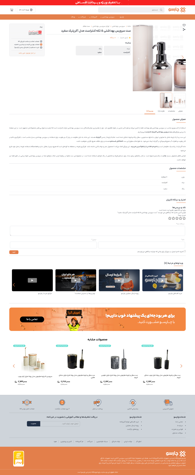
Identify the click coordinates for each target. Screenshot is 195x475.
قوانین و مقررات (177, 429)
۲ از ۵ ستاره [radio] (180, 218)
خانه (129, 26)
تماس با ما (179, 422)
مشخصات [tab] (171, 111)
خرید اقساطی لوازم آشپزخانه (129, 422)
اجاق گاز (138, 441)
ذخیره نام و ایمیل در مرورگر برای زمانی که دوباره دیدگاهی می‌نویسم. (160, 252)
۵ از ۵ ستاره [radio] (169, 218)
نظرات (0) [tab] (161, 111)
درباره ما (180, 426)
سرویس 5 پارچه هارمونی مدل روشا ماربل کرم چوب (35, 376)
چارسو (122, 17)
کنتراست (164, 183)
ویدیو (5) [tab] (149, 111)
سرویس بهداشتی (108, 17)
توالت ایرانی (128, 441)
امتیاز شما (182, 215)
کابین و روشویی (66, 441)
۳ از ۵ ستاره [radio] (177, 218)
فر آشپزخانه (79, 441)
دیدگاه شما (180, 224)
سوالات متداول (177, 433)
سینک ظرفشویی (102, 441)
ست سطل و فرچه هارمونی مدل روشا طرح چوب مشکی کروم (162, 376)
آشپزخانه (94, 17)
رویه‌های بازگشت (133, 429)
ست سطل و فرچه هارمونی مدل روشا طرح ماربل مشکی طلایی (77, 376)
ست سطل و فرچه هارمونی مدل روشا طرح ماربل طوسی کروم (119, 376)
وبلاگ (73, 17)
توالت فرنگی (116, 441)
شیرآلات (83, 17)
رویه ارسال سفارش (132, 426)
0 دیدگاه (113, 38)
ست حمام (86, 26)
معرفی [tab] (180, 111)
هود (55, 441)
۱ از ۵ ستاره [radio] (184, 218)
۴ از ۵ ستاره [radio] (173, 218)
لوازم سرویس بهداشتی (100, 26)
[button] (182, 57)
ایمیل (94, 240)
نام (182, 240)
